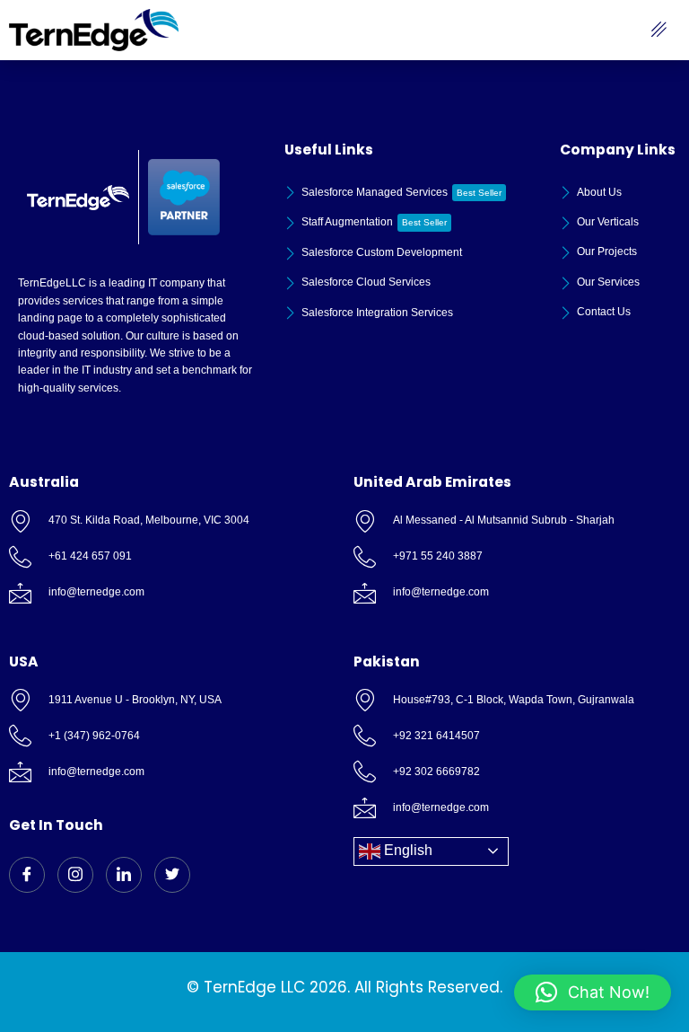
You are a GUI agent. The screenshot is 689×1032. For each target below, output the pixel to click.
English (406, 850)
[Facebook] (27, 875)
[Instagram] (75, 875)
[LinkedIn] (124, 875)
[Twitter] (172, 875)
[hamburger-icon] (660, 30)
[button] (592, 992)
